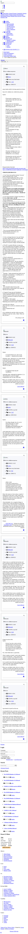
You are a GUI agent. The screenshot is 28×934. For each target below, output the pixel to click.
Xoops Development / (9, 53)
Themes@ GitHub (8, 879)
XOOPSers (6, 859)
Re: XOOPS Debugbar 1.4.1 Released (12, 774)
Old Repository (10, 41)
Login (8, 45)
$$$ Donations (7, 901)
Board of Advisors (8, 856)
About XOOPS (10, 24)
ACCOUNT (8, 44)
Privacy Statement (11, 29)
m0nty (9, 407)
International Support (6, 16)
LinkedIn (6, 917)
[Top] (23, 320)
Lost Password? (18, 759)
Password (3, 753)
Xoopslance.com (8, 525)
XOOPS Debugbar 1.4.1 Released (11, 816)
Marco (9, 77)
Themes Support (13, 14)
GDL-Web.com (9, 523)
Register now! (9, 759)
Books (5, 866)
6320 (12, 345)
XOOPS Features (11, 26)
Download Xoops (8, 876)
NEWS (7, 36)
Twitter (5, 922)
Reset (8, 758)
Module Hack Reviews (16, 16)
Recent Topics (10, 34)
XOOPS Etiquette (8, 860)
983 (12, 471)
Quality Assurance (8, 54)
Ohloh (5, 921)
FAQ (5, 868)
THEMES (7, 37)
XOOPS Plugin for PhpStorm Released (12, 804)
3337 (12, 412)
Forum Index (5, 13)
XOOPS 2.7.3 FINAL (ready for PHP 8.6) (12, 786)
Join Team (6, 903)
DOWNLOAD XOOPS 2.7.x (12, 49)
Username (3, 750)
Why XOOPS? (10, 25)
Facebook (6, 915)
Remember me (5, 756)
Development (20, 14)
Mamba (13, 777)
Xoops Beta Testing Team (10, 56)
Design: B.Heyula (14, 931)
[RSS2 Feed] (9, 928)
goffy (12, 783)
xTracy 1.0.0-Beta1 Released (10, 828)
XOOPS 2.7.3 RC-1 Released (10, 810)
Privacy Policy (11, 927)
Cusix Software (20, 386)
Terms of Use (4, 927)
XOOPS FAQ (8, 43)
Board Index (9, 33)
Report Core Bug (8, 909)
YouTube (6, 919)
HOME (7, 21)
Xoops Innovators (8, 858)
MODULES (8, 39)
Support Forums (7, 882)
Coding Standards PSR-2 (9, 895)
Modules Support (5, 14)
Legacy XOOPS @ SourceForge (11, 894)
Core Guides (7, 869)
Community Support (21, 13)
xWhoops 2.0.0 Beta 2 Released (10, 822)
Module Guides (7, 870)
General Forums (12, 13)
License (8, 30)
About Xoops (7, 854)
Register (8, 47)
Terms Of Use (10, 28)
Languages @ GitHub (9, 880)
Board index (6, 52)
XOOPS (7, 22)
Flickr (5, 918)
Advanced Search (5, 768)
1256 (12, 82)
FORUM (7, 32)
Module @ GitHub (11, 40)
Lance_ (9, 466)
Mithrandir (10, 340)
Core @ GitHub (7, 889)
